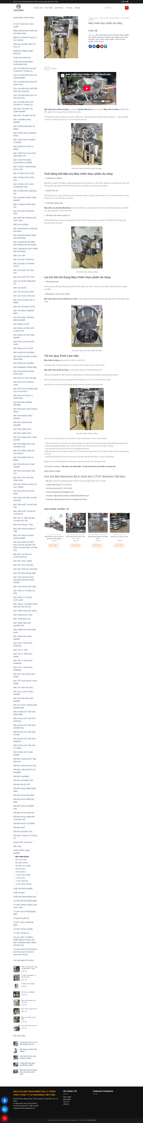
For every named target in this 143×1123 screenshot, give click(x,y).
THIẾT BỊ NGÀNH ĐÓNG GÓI (24, 897)
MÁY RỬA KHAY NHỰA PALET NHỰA (25, 410)
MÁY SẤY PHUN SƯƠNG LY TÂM (24, 530)
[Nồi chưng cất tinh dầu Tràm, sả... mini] (76, 523)
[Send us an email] (123, 1)
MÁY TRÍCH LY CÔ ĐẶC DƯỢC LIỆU (22, 599)
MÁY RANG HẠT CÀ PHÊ (23, 348)
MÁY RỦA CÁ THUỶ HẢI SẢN (24, 378)
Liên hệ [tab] (54, 68)
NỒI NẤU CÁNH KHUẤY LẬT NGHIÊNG (24, 771)
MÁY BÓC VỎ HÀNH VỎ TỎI (24, 115)
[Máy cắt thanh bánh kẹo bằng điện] (98, 523)
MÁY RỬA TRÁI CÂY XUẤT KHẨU (24, 492)
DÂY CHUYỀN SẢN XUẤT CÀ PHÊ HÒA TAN (25, 97)
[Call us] (125, 1)
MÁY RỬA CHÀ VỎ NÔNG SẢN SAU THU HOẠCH (25, 390)
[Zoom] (47, 56)
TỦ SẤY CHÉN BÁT (21, 881)
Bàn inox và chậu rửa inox (119, 536)
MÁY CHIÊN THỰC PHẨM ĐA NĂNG (24, 134)
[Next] (129, 532)
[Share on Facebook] (90, 46)
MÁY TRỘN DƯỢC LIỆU (22, 615)
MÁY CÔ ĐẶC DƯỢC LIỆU (23, 173)
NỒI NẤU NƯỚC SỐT (21, 784)
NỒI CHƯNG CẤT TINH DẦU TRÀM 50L (24, 740)
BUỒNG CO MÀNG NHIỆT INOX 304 (23, 52)
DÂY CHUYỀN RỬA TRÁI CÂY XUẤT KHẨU (25, 83)
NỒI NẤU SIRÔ (19, 827)
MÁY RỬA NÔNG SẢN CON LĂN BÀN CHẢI (24, 445)
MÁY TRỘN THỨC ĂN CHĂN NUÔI (24, 631)
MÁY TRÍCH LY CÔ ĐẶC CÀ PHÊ (24, 592)
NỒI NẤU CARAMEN (21, 776)
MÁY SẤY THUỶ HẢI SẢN (23, 565)
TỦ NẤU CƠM (20, 878)
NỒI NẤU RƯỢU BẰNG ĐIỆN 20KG (24, 790)
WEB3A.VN (92, 1120)
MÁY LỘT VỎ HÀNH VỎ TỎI (24, 307)
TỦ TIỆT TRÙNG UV (21, 933)
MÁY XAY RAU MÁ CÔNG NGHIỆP (23, 699)
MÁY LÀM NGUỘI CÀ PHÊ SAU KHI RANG (25, 230)
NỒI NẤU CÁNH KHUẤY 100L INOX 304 (24, 760)
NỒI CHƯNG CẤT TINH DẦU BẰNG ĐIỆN (24, 713)
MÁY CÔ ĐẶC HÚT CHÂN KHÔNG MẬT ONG (23, 185)
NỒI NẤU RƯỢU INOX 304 (23, 813)
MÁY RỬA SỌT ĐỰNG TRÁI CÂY (24, 472)
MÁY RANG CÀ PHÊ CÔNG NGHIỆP (24, 336)
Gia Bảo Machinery (85, 109)
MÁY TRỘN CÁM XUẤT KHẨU (25, 611)
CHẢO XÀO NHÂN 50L (22, 58)
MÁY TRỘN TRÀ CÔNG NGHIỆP (22, 638)
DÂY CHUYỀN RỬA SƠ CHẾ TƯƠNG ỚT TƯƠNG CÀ (24, 70)
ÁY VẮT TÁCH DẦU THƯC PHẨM (23, 25)
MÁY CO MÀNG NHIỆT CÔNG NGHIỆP (24, 199)
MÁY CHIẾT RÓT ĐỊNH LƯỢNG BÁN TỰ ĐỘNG (22, 161)
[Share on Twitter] (94, 46)
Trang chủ (92, 18)
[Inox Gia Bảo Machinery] (21, 7)
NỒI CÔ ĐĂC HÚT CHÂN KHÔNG (23, 753)
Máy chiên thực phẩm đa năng (56, 109)
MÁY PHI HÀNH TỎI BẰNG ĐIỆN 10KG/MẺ (23, 319)
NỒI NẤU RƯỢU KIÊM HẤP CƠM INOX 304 (24, 818)
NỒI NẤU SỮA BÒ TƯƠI (22, 831)
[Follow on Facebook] (121, 1)
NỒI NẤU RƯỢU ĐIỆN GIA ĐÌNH (23, 800)
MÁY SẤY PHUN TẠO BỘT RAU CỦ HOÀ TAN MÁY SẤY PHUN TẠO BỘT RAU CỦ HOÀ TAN (25, 546)
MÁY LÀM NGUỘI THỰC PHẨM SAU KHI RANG (25, 250)
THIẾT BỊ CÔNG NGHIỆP (23, 889)
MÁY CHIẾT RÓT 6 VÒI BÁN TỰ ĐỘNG (24, 141)
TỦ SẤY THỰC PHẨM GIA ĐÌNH (23, 923)
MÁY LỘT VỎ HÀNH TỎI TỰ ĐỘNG (24, 301)
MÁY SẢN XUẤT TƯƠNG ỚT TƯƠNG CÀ (24, 512)
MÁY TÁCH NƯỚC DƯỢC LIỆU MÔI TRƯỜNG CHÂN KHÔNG (23, 579)
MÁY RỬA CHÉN (21, 860)
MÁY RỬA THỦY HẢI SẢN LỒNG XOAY (23, 479)
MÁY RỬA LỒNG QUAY (22, 429)
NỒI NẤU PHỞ (20, 869)
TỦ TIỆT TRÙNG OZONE (23, 929)
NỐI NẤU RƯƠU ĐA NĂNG (23, 795)
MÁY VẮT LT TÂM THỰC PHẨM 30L (23, 644)
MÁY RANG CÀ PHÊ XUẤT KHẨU (23, 343)
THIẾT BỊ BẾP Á (20, 872)
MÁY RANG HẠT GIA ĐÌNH (23, 363)
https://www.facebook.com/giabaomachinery (70, 499)
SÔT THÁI (17, 846)
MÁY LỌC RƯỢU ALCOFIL (23, 292)
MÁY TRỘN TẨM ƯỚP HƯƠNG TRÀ (22, 624)
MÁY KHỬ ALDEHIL (21, 224)
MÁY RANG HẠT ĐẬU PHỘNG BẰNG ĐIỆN (25, 358)
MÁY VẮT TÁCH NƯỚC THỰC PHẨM (25, 682)
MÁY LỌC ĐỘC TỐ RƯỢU (23, 259)
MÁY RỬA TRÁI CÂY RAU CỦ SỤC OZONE (25, 485)
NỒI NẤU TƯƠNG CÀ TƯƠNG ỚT (25, 837)
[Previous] (44, 532)
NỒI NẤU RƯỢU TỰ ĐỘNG (24, 823)
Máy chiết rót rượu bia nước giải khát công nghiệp (54, 537)
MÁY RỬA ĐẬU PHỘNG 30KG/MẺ (22, 403)
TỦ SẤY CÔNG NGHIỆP (23, 884)
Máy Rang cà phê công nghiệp (28, 1050)
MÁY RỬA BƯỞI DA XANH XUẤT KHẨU (23, 372)
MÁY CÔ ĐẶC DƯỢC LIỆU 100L (23, 179)
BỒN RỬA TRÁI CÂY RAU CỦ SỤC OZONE (25, 39)
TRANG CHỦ (38, 8)
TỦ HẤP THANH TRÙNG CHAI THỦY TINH (25, 906)
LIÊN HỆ (77, 8)
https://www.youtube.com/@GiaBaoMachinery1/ (71, 496)
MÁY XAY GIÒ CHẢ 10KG (23, 687)
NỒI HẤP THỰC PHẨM (23, 866)
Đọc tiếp (53, 545)
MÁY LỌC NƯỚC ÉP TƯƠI (23, 277)
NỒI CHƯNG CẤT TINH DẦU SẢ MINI (24, 733)
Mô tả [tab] (47, 68)
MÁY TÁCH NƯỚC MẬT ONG (24, 587)
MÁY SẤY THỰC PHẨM (22, 561)
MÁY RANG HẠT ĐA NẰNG (23, 352)
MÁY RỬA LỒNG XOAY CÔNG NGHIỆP (25, 438)
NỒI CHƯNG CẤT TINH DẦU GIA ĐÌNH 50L (24, 726)
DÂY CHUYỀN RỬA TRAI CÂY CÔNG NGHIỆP (25, 76)
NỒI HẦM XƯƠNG (21, 863)
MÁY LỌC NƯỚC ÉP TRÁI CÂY (23, 271)
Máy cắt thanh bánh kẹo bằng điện (98, 537)
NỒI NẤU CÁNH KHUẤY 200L (24, 766)
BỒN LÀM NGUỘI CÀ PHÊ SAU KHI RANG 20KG (25, 32)
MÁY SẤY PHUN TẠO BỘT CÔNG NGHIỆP (23, 537)
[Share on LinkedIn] (105, 46)
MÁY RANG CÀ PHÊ (21, 324)
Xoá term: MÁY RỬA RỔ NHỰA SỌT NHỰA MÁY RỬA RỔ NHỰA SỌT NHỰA (25, 952)
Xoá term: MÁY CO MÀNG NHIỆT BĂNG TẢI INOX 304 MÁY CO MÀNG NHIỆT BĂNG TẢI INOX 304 (24, 941)
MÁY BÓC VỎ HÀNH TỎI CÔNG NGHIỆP (22, 110)
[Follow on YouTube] (127, 1)
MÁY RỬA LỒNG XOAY (22, 433)
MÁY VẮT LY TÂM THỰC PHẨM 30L (23, 662)
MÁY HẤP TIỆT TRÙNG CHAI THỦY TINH (24, 219)
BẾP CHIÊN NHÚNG (22, 857)
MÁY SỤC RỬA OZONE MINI (24, 573)
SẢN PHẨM (59, 8)
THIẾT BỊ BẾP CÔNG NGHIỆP (21, 852)
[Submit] (127, 8)
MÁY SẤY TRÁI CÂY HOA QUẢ (25, 569)
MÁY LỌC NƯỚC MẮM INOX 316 (24, 282)
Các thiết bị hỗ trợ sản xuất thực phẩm (28, 1057)
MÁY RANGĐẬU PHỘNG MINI (25, 367)
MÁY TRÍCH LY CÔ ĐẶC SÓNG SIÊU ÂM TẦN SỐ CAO (25, 605)
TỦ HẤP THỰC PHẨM (22, 875)
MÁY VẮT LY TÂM (20, 650)
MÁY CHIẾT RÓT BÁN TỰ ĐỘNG (23, 148)
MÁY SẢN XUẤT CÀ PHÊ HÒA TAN (25, 506)
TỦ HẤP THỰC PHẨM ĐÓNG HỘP (24, 913)
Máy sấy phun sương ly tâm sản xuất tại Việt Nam (28, 1072)
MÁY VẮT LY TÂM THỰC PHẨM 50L (23, 669)
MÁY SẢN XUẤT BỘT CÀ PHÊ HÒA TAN (25, 499)
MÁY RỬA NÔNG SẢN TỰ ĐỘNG (23, 459)
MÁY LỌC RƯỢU (20, 288)
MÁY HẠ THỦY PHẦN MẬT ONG (23, 212)
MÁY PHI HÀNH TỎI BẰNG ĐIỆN (23, 312)
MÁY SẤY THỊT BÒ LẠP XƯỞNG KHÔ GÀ (22, 555)
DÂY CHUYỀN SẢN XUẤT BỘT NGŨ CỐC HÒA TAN (25, 90)
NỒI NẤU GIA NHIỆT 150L (23, 780)
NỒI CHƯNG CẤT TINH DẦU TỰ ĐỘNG (24, 747)
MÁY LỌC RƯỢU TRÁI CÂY (24, 296)
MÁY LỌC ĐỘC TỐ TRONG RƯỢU (23, 265)
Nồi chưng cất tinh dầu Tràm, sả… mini (76, 537)
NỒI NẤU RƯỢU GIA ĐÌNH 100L (23, 807)
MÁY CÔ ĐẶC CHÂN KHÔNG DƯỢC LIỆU (24, 168)
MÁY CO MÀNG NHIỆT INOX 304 (24, 206)
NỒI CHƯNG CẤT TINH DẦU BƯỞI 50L (24, 720)
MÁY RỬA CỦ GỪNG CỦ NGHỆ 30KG (23, 397)
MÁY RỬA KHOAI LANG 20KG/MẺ (22, 424)
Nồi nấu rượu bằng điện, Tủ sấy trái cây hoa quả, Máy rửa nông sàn (89, 466)
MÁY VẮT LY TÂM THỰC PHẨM (23, 655)
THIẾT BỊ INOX (19, 893)
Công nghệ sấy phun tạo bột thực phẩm (27, 1064)
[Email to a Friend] (98, 46)
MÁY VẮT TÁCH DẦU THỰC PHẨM (24, 675)
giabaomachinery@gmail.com (63, 492)
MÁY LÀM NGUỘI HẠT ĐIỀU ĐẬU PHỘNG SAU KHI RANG (24, 243)
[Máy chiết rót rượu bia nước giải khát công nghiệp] (54, 523)
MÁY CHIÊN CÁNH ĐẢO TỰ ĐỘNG (24, 127)
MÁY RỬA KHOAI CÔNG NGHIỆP (22, 417)
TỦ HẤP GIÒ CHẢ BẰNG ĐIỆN (25, 901)
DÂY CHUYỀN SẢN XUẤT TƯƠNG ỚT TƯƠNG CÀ (23, 103)
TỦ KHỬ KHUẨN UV (21, 918)
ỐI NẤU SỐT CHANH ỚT (23, 842)
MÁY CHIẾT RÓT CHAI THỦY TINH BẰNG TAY (24, 154)
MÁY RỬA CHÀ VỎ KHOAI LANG (23, 383)
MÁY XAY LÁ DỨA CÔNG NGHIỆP (23, 693)
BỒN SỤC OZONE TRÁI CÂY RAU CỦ (24, 45)
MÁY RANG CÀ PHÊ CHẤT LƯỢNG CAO (23, 329)
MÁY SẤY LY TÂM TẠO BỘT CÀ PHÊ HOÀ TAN (24, 519)
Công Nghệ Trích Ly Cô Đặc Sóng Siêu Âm (28, 1043)
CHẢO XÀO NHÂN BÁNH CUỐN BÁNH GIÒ (23, 63)
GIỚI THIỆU (48, 8)
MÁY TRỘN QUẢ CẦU (21, 619)
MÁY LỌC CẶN (19, 255)
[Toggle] (37, 121)
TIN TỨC (69, 8)
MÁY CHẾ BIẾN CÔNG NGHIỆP (22, 121)
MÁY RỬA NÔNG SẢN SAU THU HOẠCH (24, 452)
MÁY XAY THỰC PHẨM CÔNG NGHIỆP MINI (25, 706)
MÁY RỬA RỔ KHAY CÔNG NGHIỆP (24, 465)
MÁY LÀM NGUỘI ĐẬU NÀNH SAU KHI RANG (24, 236)
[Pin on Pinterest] (101, 46)
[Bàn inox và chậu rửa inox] (120, 523)
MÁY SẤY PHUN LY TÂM (23, 525)
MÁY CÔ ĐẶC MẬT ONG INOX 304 (25, 192)
